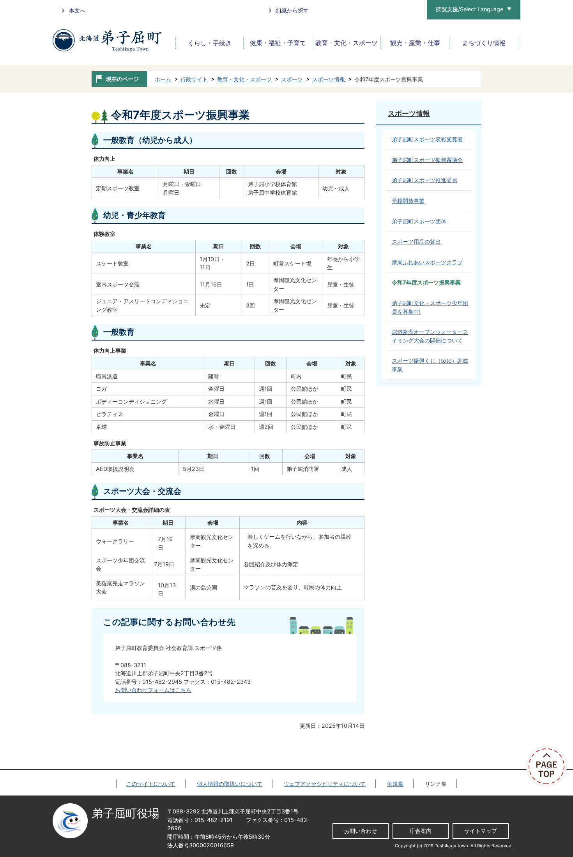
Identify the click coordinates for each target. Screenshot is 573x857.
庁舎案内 (421, 830)
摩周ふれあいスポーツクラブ (427, 262)
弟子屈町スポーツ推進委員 (424, 180)
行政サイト (194, 79)
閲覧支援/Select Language (469, 9)
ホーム (163, 79)
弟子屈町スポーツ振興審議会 (427, 159)
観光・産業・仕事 (415, 43)
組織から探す (292, 10)
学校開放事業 (408, 200)
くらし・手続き (210, 43)
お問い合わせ (360, 830)
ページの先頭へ (549, 766)
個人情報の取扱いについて (229, 783)
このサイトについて (150, 783)
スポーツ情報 (328, 79)
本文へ (77, 10)
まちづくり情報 (484, 43)
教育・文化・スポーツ (346, 43)
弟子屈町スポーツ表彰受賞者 (427, 139)
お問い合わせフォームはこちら (153, 690)
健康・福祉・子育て (278, 43)
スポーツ (292, 79)
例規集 (395, 783)
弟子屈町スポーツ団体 (419, 221)
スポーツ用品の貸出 (416, 241)
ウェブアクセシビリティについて (325, 783)
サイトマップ (480, 830)
